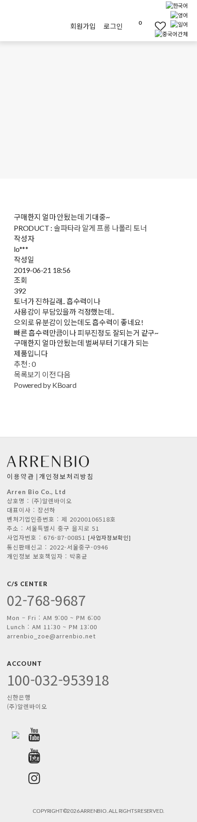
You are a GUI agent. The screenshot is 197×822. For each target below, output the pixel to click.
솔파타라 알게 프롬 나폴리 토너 (100, 227)
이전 (49, 374)
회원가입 (82, 26)
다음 (64, 374)
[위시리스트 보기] (153, 26)
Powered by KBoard (45, 385)
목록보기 (27, 374)
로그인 (113, 26)
